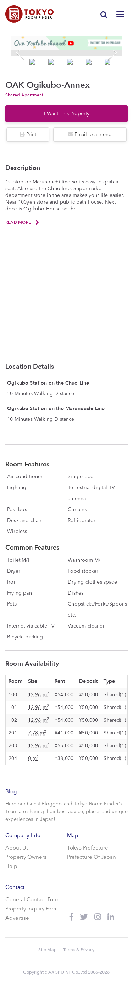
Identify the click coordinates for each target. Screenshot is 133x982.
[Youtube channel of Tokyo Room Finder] (66, 42)
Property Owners (25, 857)
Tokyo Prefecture (87, 848)
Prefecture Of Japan (91, 857)
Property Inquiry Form (31, 909)
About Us (17, 848)
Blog (11, 791)
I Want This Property (66, 113)
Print (31, 134)
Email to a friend (93, 134)
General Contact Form (32, 900)
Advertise (17, 918)
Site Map (47, 950)
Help (11, 866)
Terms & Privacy (79, 950)
